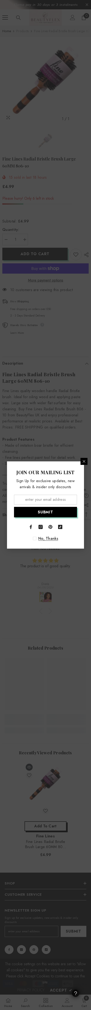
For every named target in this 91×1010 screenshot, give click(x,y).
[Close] (84, 461)
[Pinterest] (50, 527)
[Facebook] (31, 527)
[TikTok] (60, 527)
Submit (45, 512)
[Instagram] (41, 527)
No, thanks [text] (48, 538)
